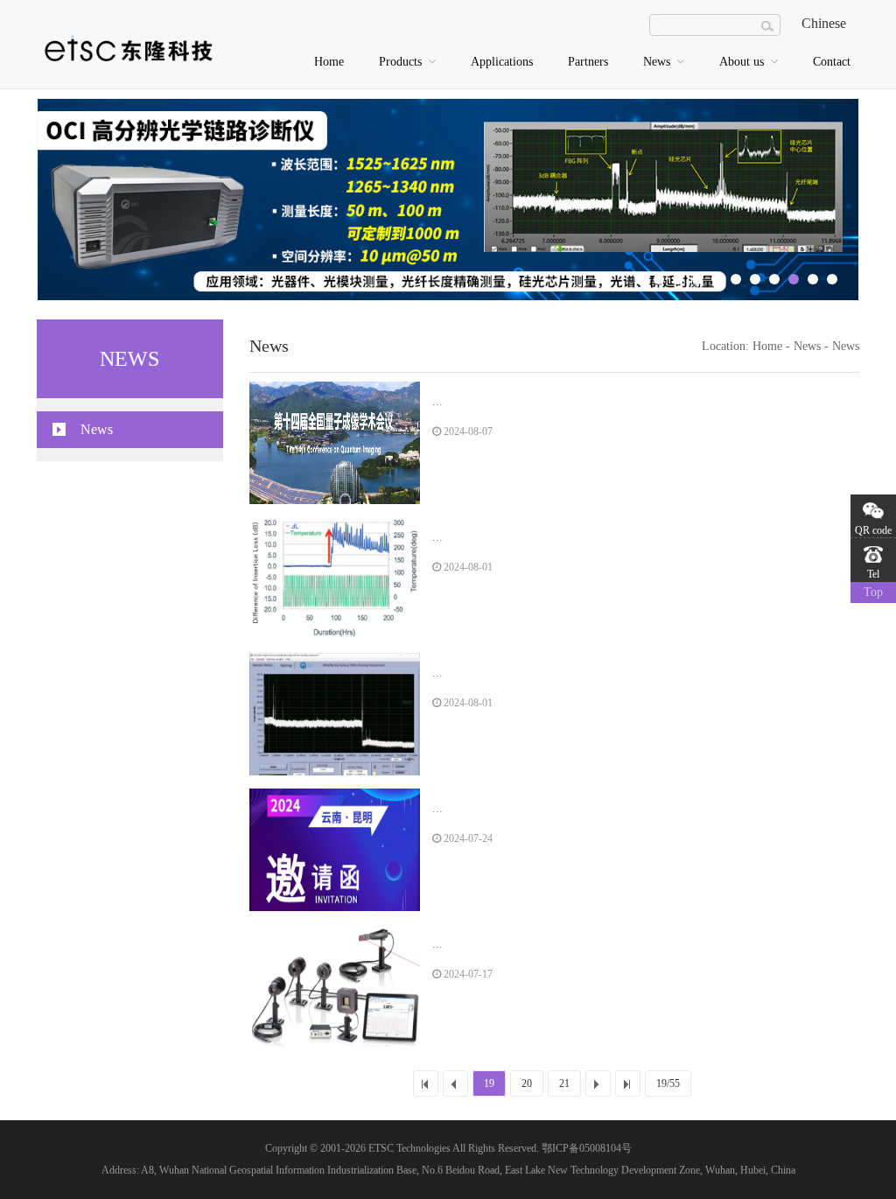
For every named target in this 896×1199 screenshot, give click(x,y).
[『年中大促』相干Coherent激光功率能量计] (334, 985)
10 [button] (813, 279)
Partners (588, 61)
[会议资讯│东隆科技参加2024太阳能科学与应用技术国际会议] (334, 850)
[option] (448, 199)
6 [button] (736, 279)
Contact (831, 61)
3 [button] (678, 279)
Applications (502, 61)
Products (402, 61)
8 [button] (774, 279)
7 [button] (755, 279)
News (658, 61)
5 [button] (716, 279)
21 (564, 1083)
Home (329, 61)
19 (489, 1083)
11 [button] (832, 279)
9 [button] (793, 279)
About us (743, 61)
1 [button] (639, 279)
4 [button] (697, 279)
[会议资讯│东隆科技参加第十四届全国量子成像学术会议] (334, 443)
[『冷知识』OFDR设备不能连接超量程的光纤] (334, 714)
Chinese (824, 23)
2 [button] (659, 279)
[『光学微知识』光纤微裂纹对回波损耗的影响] (334, 578)
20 (527, 1083)
